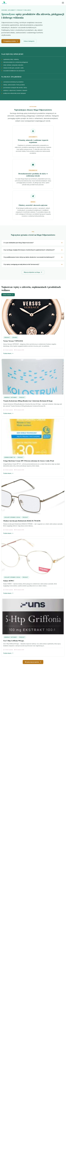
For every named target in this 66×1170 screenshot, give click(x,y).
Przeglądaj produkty (10, 41)
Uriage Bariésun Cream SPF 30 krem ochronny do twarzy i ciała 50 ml (28, 461)
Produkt (7, 337)
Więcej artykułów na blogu (32, 272)
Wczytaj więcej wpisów (32, 662)
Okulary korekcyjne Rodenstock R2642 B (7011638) (22, 520)
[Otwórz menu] (63, 2)
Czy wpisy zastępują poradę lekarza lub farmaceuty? (21, 264)
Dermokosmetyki (9, 457)
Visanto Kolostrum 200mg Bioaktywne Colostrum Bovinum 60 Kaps (28, 401)
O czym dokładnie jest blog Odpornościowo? (19, 243)
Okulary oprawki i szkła (12, 517)
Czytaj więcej (7, 353)
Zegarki (14, 337)
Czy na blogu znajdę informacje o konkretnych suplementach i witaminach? (29, 250)
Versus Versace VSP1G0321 (13, 341)
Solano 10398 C (8, 580)
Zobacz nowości (7, 294)
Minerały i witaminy (10, 397)
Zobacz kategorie (29, 41)
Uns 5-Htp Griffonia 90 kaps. (13, 640)
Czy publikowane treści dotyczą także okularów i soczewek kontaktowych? (29, 257)
